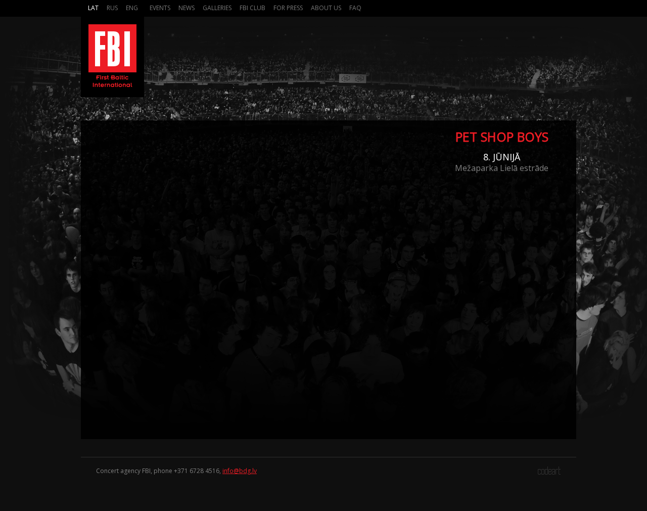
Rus (112, 8)
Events (160, 8)
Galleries (217, 8)
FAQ (355, 8)
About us (326, 8)
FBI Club (252, 8)
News (186, 8)
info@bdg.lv (239, 470)
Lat (93, 8)
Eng (132, 8)
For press (288, 8)
